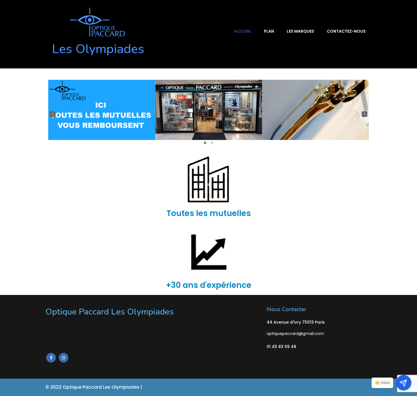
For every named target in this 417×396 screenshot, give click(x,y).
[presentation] (52, 114)
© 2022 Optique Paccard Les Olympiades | (94, 387)
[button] (205, 143)
